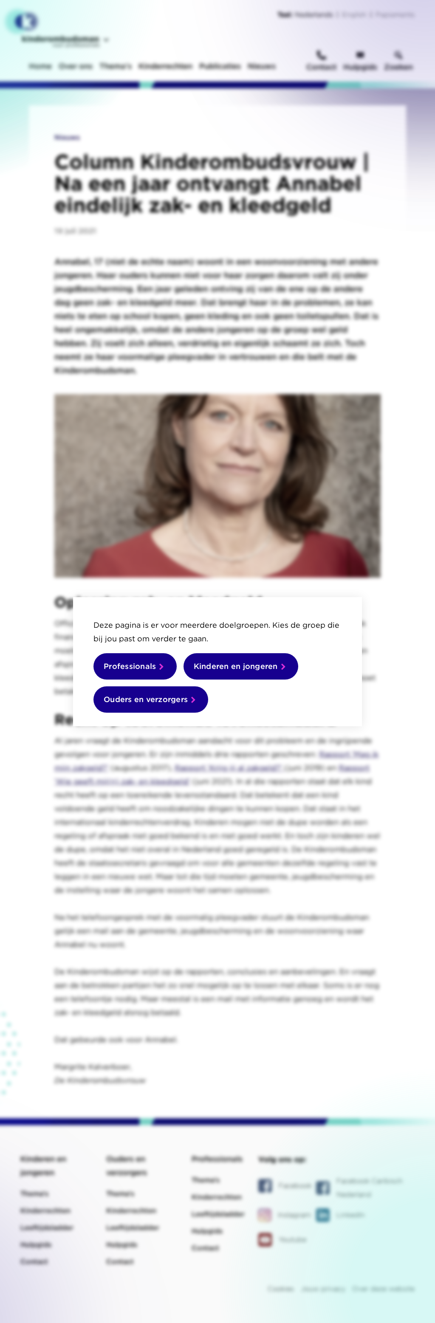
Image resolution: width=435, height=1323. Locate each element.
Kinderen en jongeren (236, 666)
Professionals (130, 666)
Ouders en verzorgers (146, 699)
